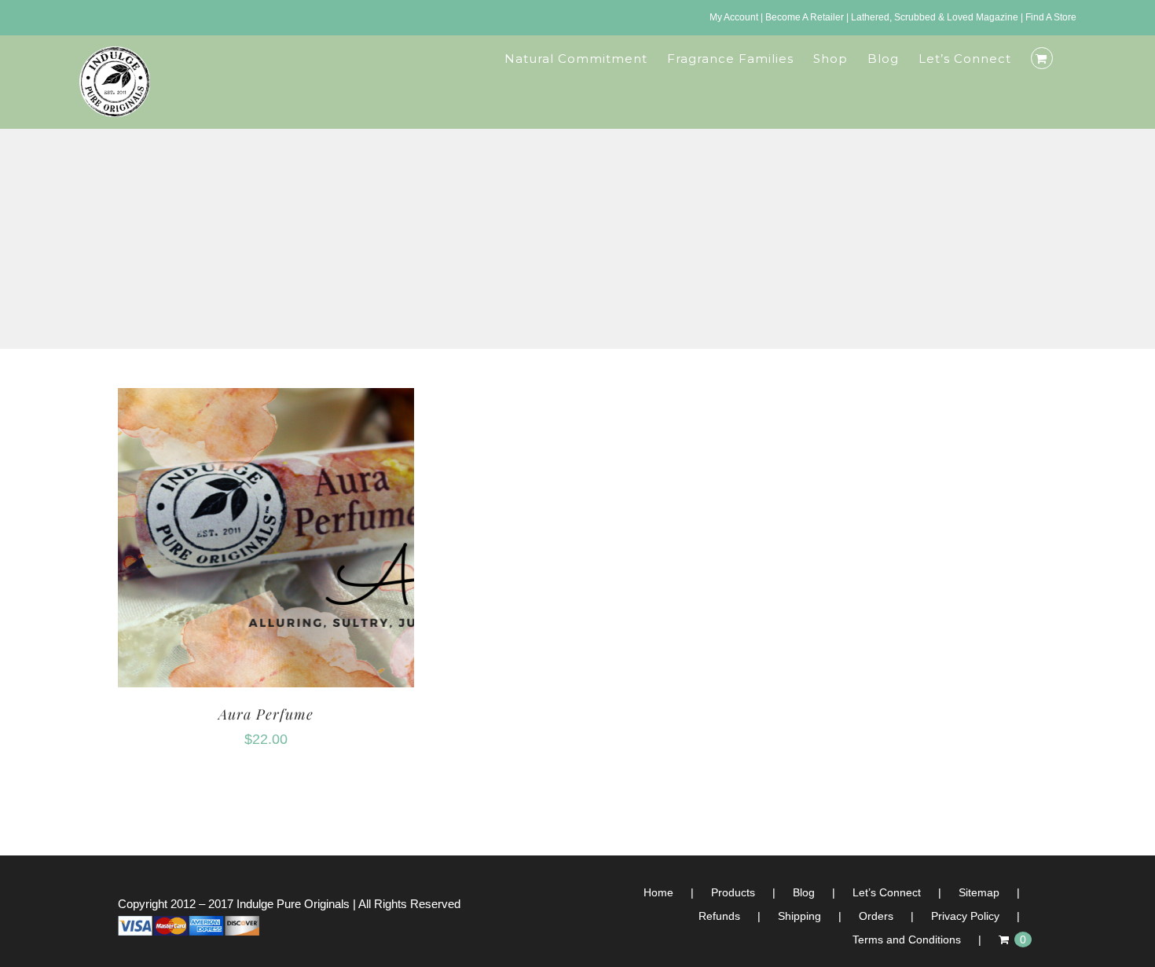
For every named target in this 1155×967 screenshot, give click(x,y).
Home (658, 892)
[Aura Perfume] (266, 399)
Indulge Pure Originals (293, 903)
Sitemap (979, 892)
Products (733, 892)
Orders (876, 916)
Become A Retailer (804, 17)
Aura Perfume (266, 714)
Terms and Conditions (906, 939)
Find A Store (1050, 17)
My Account (734, 17)
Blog (804, 892)
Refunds (719, 916)
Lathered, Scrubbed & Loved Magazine (934, 17)
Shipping (799, 916)
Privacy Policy (965, 916)
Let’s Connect (886, 892)
